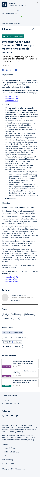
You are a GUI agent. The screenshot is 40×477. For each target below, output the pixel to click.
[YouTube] (12, 416)
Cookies (4, 456)
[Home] (8, 29)
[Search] (33, 29)
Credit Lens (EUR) (11, 96)
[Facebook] (3, 70)
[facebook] (17, 416)
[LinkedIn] (6, 70)
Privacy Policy (6, 444)
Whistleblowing (7, 460)
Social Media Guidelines (10, 452)
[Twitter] (10, 70)
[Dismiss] (37, 3)
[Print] (16, 70)
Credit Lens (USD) (11, 101)
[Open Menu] (37, 29)
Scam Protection (8, 463)
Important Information (10, 448)
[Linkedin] (7, 416)
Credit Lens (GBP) (11, 99)
